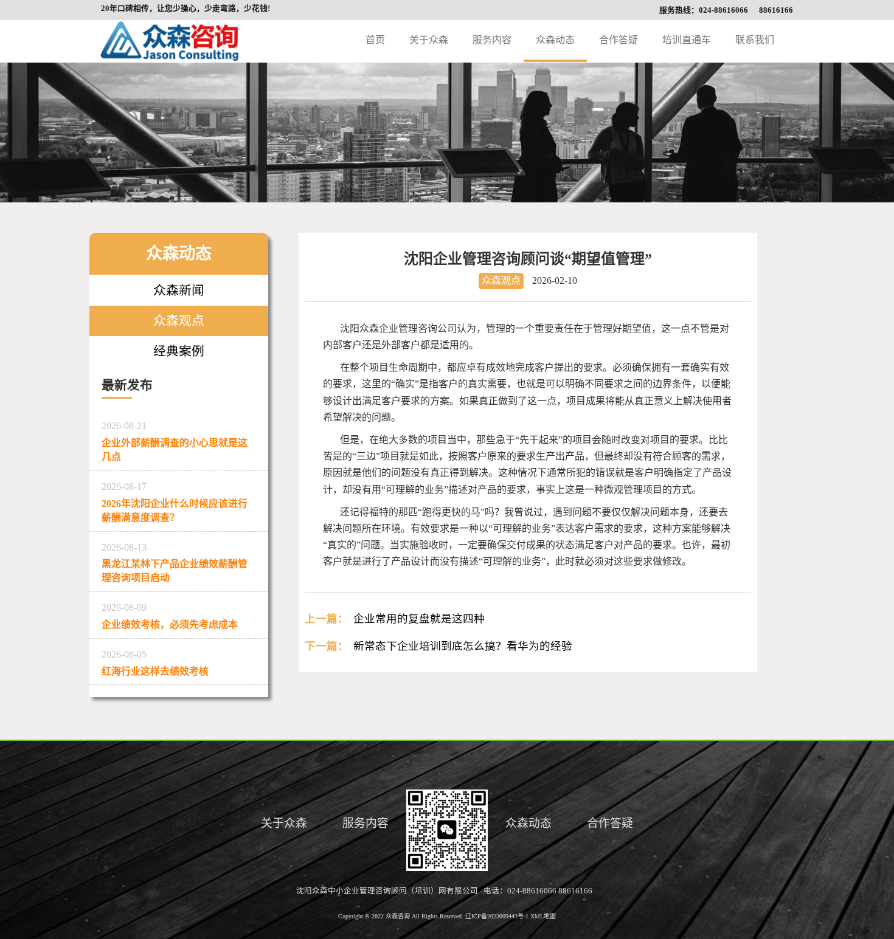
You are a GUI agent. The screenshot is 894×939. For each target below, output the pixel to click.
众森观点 (178, 321)
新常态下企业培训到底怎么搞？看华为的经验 (462, 646)
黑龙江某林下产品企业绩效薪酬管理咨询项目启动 (175, 562)
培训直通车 (686, 40)
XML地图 (543, 916)
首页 (375, 40)
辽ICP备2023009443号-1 (497, 916)
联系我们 (754, 40)
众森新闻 (178, 290)
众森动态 (555, 40)
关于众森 (428, 40)
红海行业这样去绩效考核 (155, 662)
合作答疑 (618, 40)
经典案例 (178, 351)
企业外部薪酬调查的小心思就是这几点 (175, 441)
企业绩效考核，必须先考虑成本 (170, 616)
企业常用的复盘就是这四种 (419, 619)
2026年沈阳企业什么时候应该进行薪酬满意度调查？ (175, 502)
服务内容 (492, 40)
